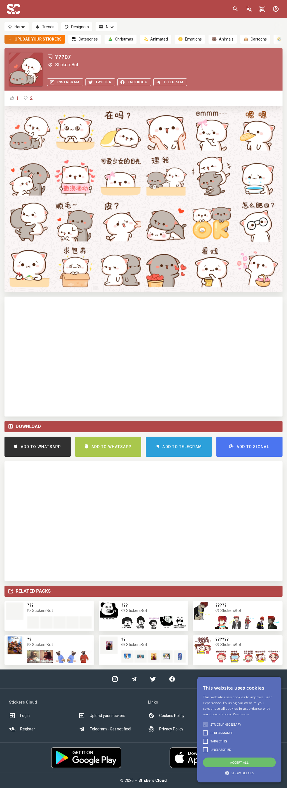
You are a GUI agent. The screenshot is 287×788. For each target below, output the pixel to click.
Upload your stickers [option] (107, 715)
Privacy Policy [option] (171, 729)
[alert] (239, 729)
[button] (249, 9)
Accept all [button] (239, 762)
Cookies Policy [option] (171, 715)
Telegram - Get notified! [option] (110, 729)
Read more (241, 714)
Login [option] (25, 715)
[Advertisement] (143, 357)
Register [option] (27, 729)
